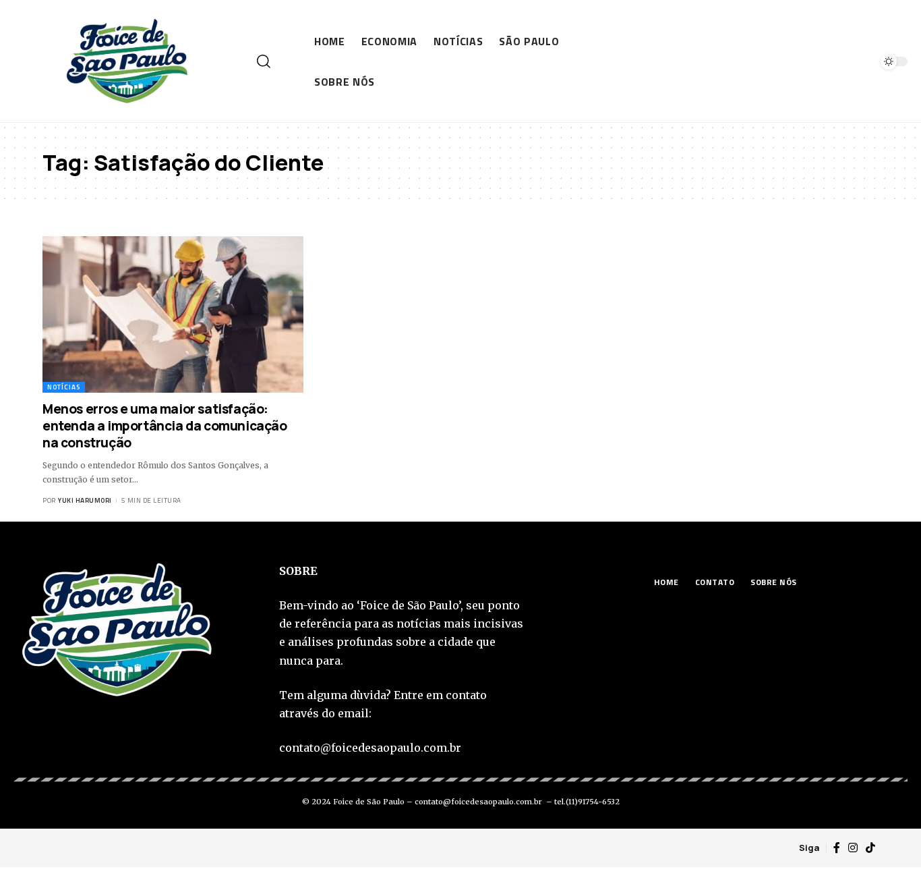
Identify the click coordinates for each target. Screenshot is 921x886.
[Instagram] (853, 848)
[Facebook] (836, 848)
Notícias (63, 387)
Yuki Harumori (85, 500)
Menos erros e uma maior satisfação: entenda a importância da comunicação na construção (164, 425)
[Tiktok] (870, 848)
